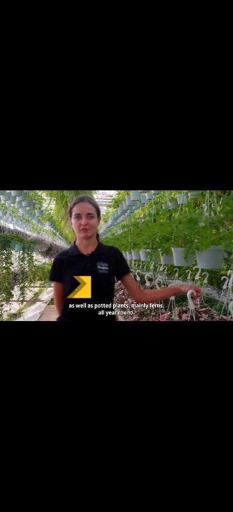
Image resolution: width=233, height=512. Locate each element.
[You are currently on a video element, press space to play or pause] (116, 256)
